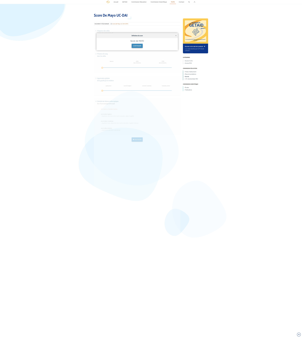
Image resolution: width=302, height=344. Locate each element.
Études (187, 87)
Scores (187, 76)
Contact (181, 2)
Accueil (116, 2)
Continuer (137, 46)
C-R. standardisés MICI (191, 79)
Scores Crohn (189, 61)
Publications (188, 90)
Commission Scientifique (159, 2)
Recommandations (190, 74)
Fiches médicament (190, 71)
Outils (173, 2)
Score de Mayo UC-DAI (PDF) (120, 24)
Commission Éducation (139, 2)
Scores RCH (188, 63)
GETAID (124, 2)
